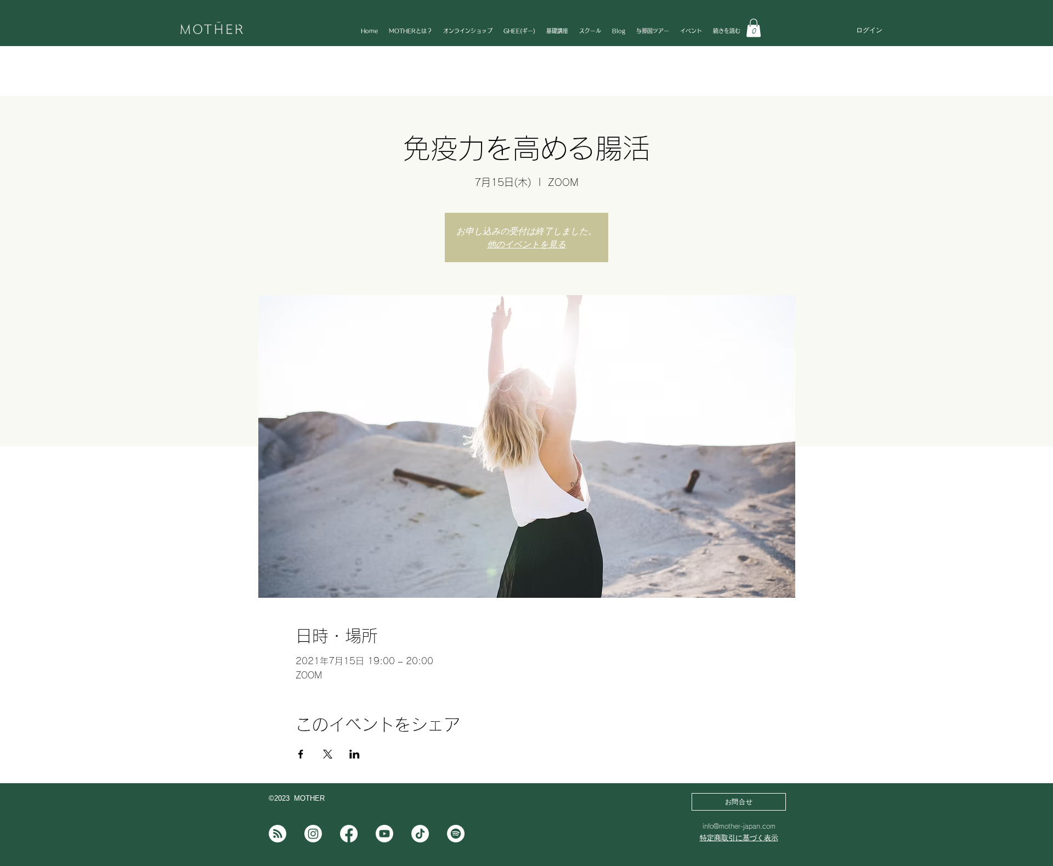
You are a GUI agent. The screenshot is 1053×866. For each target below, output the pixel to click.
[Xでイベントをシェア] (327, 754)
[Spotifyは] (456, 833)
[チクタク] (420, 833)
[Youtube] (384, 833)
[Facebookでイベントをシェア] (301, 754)
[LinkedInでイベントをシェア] (354, 754)
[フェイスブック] (349, 833)
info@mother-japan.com (739, 826)
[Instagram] (313, 833)
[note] (277, 833)
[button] (753, 28)
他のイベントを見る (526, 244)
